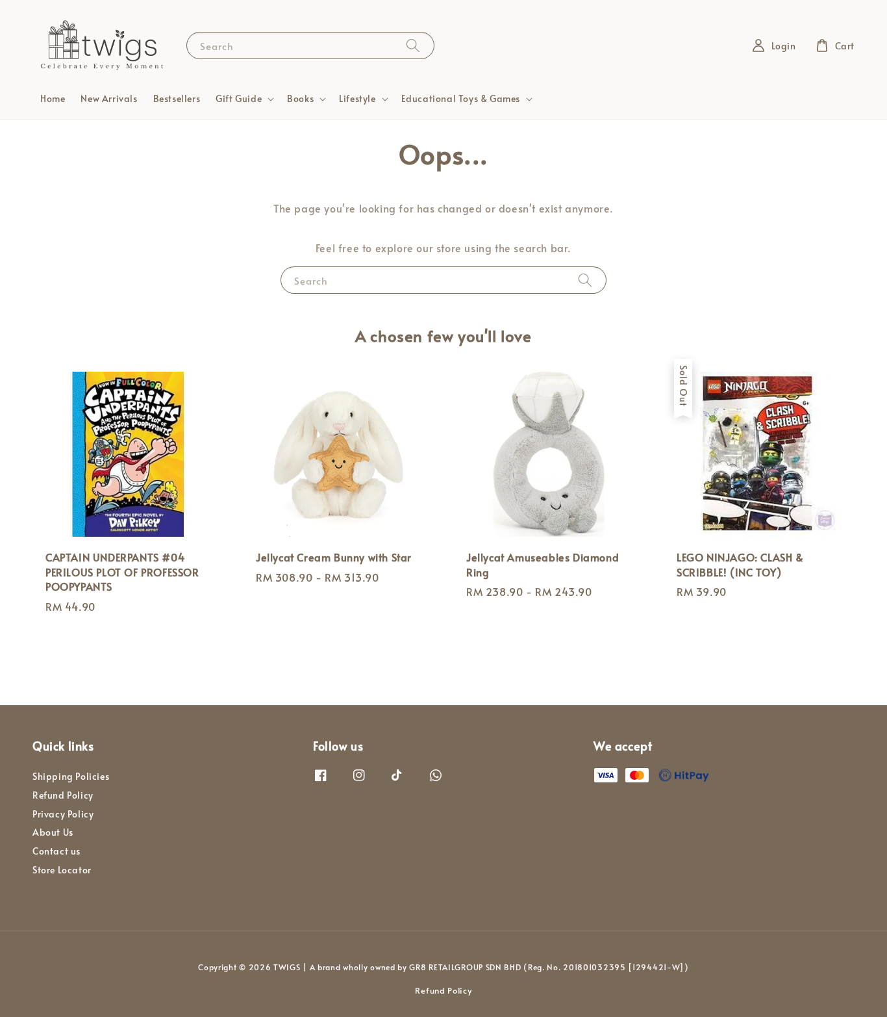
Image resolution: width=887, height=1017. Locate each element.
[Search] (413, 45)
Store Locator (62, 870)
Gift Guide (239, 99)
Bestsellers (177, 98)
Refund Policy (63, 795)
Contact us (56, 851)
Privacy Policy (63, 814)
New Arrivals (109, 98)
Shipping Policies (70, 776)
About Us (52, 832)
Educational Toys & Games (460, 99)
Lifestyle (357, 99)
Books (300, 99)
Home (52, 98)
